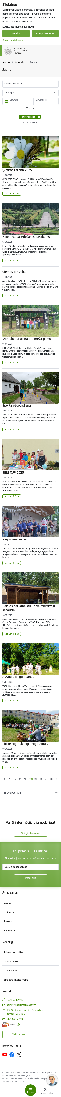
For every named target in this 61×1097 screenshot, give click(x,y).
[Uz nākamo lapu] (56, 779)
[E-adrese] (8, 1024)
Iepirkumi (9, 912)
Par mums (9, 930)
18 (25, 779)
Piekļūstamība (11, 961)
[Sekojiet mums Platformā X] (18, 1054)
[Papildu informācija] (18, 1024)
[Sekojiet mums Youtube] (4, 1054)
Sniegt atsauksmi (30, 833)
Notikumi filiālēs (12, 193)
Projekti (8, 921)
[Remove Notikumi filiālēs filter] (39, 117)
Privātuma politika (13, 952)
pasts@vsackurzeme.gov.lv (21, 1004)
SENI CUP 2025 (13, 472)
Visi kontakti (18, 1034)
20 (36, 779)
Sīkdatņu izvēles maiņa (16, 979)
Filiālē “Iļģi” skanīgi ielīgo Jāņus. (25, 744)
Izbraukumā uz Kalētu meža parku (26, 339)
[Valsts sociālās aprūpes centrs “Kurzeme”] (28, 54)
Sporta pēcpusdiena (16, 405)
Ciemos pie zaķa (14, 272)
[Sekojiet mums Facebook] (11, 1054)
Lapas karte (10, 970)
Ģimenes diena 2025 (17, 170)
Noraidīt (16, 33)
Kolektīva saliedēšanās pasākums (26, 237)
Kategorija (11, 92)
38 (51, 779)
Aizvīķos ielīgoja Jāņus (18, 677)
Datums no (15, 100)
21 (41, 779)
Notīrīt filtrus (31, 122)
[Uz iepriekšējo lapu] (4, 779)
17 (20, 779)
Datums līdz (41, 100)
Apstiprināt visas (45, 33)
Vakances (9, 903)
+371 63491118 (15, 999)
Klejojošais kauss (14, 539)
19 (31, 779)
